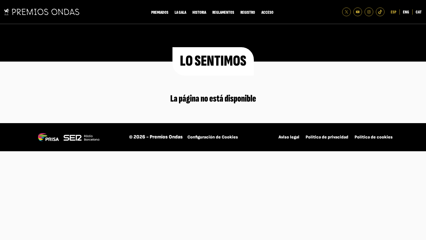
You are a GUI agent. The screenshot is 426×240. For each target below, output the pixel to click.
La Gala (180, 12)
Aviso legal (288, 137)
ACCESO (267, 12)
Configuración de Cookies (212, 137)
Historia (199, 12)
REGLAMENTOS (223, 12)
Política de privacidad (327, 137)
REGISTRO (247, 12)
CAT (419, 12)
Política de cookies (374, 137)
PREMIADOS (159, 12)
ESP (393, 12)
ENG (406, 12)
